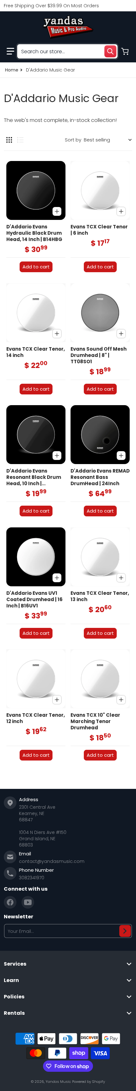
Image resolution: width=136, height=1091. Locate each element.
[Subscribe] (125, 931)
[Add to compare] (57, 211)
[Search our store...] (110, 51)
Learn (11, 980)
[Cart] (125, 51)
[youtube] (28, 902)
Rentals (14, 1013)
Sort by (73, 139)
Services (15, 964)
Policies (14, 997)
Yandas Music (58, 1081)
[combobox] (67, 51)
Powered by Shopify (88, 1081)
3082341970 (31, 878)
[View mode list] (20, 140)
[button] (10, 51)
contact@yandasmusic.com (51, 861)
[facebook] (10, 902)
